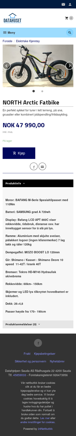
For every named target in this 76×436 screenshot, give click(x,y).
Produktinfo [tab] (13, 183)
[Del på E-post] (42, 166)
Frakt (27, 354)
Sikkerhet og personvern (30, 361)
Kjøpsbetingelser (44, 354)
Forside (7, 41)
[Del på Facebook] (34, 166)
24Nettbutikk (45, 429)
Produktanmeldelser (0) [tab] (20, 324)
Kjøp (21, 152)
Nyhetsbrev (57, 361)
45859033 (19, 375)
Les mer (45, 418)
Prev (10, 65)
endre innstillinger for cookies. (38, 422)
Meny (11, 32)
